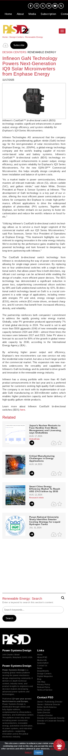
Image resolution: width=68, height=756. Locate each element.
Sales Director (43, 712)
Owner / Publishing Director (49, 702)
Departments (43, 671)
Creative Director (45, 715)
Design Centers (16, 37)
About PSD (42, 657)
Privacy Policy (43, 684)
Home (8, 13)
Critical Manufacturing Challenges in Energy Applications (42, 458)
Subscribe (18, 45)
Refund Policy (43, 687)
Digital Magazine (45, 676)
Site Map (41, 682)
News (39, 668)
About (20, 13)
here (22, 409)
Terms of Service (44, 690)
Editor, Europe (43, 710)
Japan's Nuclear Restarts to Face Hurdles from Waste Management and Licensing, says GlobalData (45, 429)
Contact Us (42, 665)
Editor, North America (46, 707)
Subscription (48, 13)
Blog (39, 679)
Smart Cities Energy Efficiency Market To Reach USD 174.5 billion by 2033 (44, 489)
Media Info (42, 660)
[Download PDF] (5, 45)
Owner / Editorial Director (48, 704)
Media (32, 13)
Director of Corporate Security (50, 718)
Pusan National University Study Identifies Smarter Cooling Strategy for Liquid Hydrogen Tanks (44, 521)
